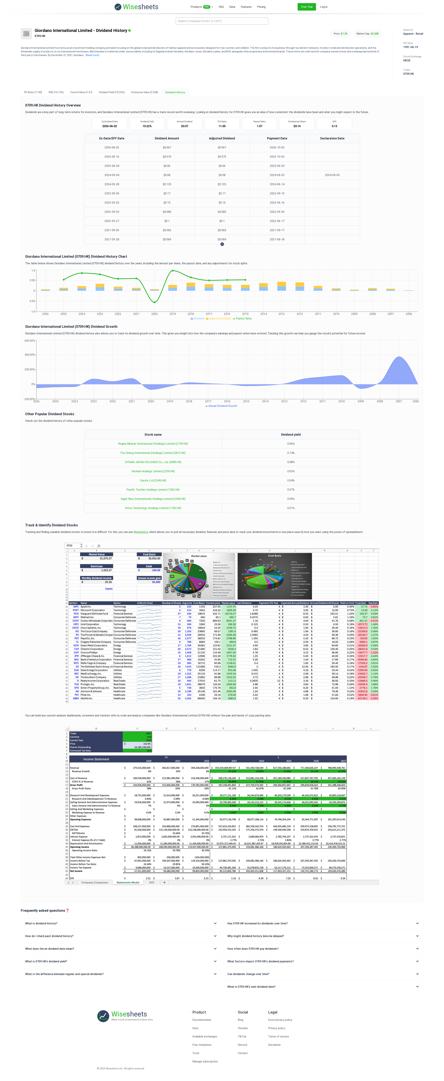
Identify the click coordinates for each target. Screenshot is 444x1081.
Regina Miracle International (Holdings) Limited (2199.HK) (153, 443)
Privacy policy (276, 1028)
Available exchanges (204, 1036)
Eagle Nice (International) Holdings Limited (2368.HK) (153, 499)
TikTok (242, 1036)
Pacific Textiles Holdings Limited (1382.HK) (153, 489)
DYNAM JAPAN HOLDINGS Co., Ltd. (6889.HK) (153, 462)
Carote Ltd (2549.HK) (153, 480)
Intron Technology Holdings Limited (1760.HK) (153, 508)
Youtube (243, 1028)
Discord (242, 1044)
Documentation (201, 1020)
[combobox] (222, 21)
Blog (240, 1020)
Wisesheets (141, 532)
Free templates (201, 1044)
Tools (195, 1053)
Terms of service (278, 1036)
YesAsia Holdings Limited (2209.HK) (153, 471)
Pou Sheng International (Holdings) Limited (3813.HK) (153, 453)
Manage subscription (205, 1061)
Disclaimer (274, 1044)
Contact (243, 1053)
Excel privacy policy (280, 1020)
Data (195, 1028)
